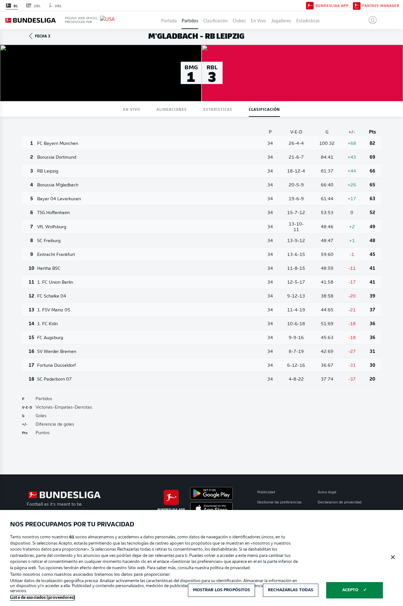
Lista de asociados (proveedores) (42, 598)
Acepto (350, 590)
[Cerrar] (393, 557)
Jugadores (281, 20)
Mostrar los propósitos (221, 590)
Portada (169, 20)
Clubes (239, 20)
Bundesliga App (332, 5)
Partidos (190, 20)
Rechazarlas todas (290, 590)
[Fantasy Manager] (356, 5)
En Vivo (258, 20)
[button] (370, 20)
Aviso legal (327, 492)
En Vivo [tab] (131, 109)
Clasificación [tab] (264, 109)
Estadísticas (308, 20)
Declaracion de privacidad (339, 502)
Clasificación (215, 20)
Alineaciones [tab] (171, 109)
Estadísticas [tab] (217, 109)
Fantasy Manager (380, 5)
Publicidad (266, 492)
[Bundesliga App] (310, 5)
